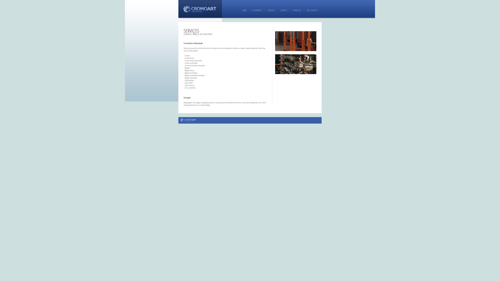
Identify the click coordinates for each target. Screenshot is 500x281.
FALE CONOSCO (312, 10)
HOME (244, 10)
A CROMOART (257, 10)
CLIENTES (283, 10)
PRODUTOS (297, 10)
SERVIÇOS (271, 10)
